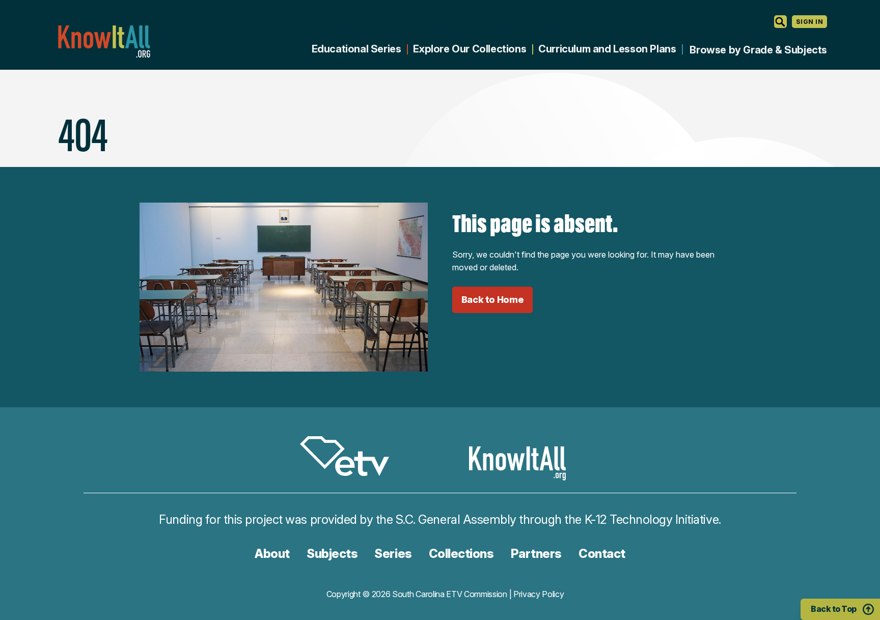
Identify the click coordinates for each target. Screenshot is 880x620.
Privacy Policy (538, 594)
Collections (461, 553)
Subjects (332, 553)
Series (392, 553)
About (272, 553)
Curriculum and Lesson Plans (607, 49)
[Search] (780, 21)
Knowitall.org (104, 41)
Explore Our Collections (469, 49)
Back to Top (834, 609)
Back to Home (492, 299)
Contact (602, 553)
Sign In (809, 21)
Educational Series (356, 49)
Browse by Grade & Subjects (758, 50)
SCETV (349, 458)
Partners (536, 553)
